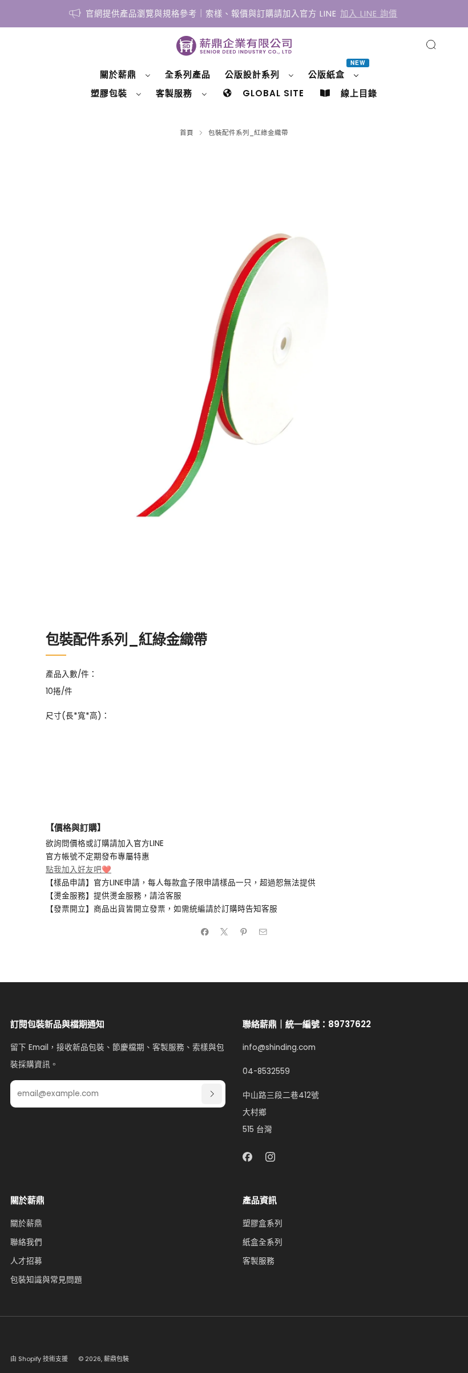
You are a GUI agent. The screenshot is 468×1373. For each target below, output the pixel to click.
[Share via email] (263, 931)
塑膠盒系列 (263, 1223)
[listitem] (234, 13)
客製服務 (259, 1261)
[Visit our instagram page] (271, 1156)
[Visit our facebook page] (247, 1156)
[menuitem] (125, 75)
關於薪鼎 (26, 1223)
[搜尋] (431, 44)
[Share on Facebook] (205, 931)
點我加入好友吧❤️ (78, 869)
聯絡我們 (26, 1242)
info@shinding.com (279, 1047)
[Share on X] (224, 931)
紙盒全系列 (263, 1242)
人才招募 (26, 1261)
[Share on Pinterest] (243, 931)
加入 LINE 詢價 (368, 13)
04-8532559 (266, 1071)
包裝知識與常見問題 (46, 1279)
